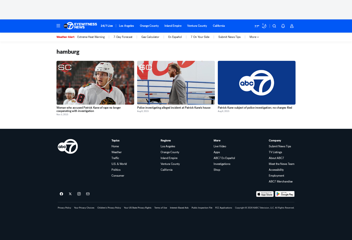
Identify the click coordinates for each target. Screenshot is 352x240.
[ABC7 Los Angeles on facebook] (61, 194)
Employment (276, 175)
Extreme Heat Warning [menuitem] (91, 37)
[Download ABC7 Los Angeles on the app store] (265, 194)
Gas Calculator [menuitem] (150, 37)
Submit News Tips (280, 146)
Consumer (117, 175)
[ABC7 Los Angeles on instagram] (79, 194)
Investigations (222, 164)
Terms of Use (160, 208)
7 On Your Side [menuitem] (200, 37)
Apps (217, 152)
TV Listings (275, 152)
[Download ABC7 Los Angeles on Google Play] (284, 194)
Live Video (220, 146)
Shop (217, 169)
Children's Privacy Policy (109, 208)
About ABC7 (276, 158)
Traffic (115, 158)
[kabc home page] (68, 146)
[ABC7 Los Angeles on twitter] (70, 194)
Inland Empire (172, 26)
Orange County (149, 26)
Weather (116, 152)
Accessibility (276, 169)
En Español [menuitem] (175, 37)
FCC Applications (223, 208)
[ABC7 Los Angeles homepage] (80, 26)
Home (115, 146)
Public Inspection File (202, 208)
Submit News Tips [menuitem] (229, 37)
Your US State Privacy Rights (137, 208)
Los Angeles (126, 26)
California (219, 26)
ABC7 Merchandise (281, 181)
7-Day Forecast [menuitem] (122, 37)
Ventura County (197, 26)
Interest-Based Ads (179, 208)
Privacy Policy (64, 208)
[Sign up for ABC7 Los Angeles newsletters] (87, 194)
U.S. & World (119, 164)
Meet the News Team (281, 164)
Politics (115, 169)
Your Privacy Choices (84, 208)
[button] (58, 25)
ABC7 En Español (224, 158)
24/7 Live (107, 26)
